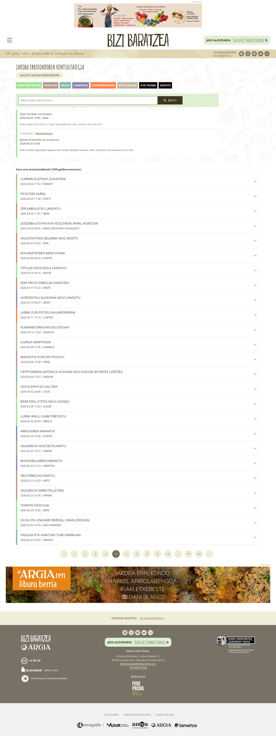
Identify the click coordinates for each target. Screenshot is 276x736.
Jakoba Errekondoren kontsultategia (50, 67)
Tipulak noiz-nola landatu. (43, 270)
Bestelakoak (128, 85)
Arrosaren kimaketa (37, 433)
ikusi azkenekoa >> (223, 55)
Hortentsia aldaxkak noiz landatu (50, 299)
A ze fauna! (148, 85)
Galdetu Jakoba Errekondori (39, 75)
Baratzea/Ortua (28, 85)
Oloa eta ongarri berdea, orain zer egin (54, 522)
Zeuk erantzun (44, 133)
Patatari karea (35, 196)
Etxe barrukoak (103, 85)
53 (188, 554)
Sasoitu (165, 85)
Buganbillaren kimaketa (41, 463)
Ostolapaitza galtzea (38, 388)
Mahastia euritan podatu (42, 359)
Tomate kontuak (34, 507)
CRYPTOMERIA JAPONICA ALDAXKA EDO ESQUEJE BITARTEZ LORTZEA (71, 374)
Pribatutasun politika (137, 714)
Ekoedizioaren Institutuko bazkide (48, 678)
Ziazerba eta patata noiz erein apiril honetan (59, 225)
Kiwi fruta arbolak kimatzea (44, 285)
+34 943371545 (138, 667)
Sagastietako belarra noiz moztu (49, 240)
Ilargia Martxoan (37, 344)
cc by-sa (35, 660)
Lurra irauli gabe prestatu (43, 418)
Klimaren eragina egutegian (44, 329)
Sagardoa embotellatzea (42, 492)
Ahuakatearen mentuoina (42, 255)
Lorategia (80, 85)
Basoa (65, 85)
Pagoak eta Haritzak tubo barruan (50, 537)
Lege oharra (111, 714)
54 (199, 554)
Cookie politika (165, 714)
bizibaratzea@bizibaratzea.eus (138, 664)
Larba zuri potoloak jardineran (47, 314)
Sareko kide (50, 670)
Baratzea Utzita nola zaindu (45, 403)
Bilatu (171, 100)
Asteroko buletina (225, 52)
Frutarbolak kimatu (37, 477)
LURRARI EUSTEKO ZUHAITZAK (43, 181)
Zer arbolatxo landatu (40, 210)
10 (167, 554)
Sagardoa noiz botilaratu (43, 448)
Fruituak (50, 85)
